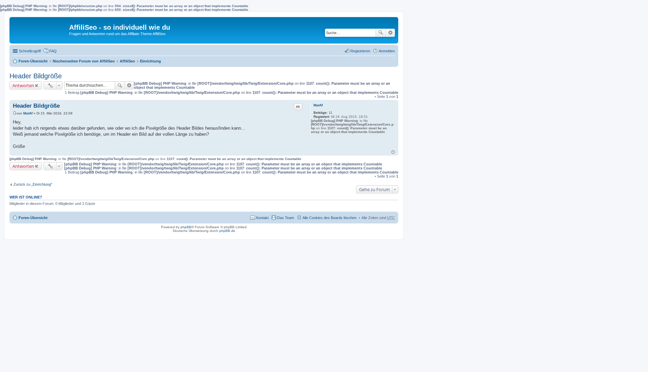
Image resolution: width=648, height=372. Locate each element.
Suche (381, 33)
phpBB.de (227, 231)
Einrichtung (150, 61)
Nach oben (393, 152)
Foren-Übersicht (33, 61)
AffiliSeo (127, 61)
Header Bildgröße (35, 76)
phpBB (186, 227)
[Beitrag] (15, 113)
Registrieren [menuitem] (360, 51)
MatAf (318, 105)
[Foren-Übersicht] (40, 29)
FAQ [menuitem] (53, 51)
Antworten (23, 85)
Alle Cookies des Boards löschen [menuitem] (329, 218)
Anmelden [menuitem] (387, 51)
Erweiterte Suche (390, 33)
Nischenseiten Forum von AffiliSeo (84, 61)
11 (330, 112)
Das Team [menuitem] (285, 218)
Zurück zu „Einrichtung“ (33, 184)
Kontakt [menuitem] (262, 218)
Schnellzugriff (30, 51)
